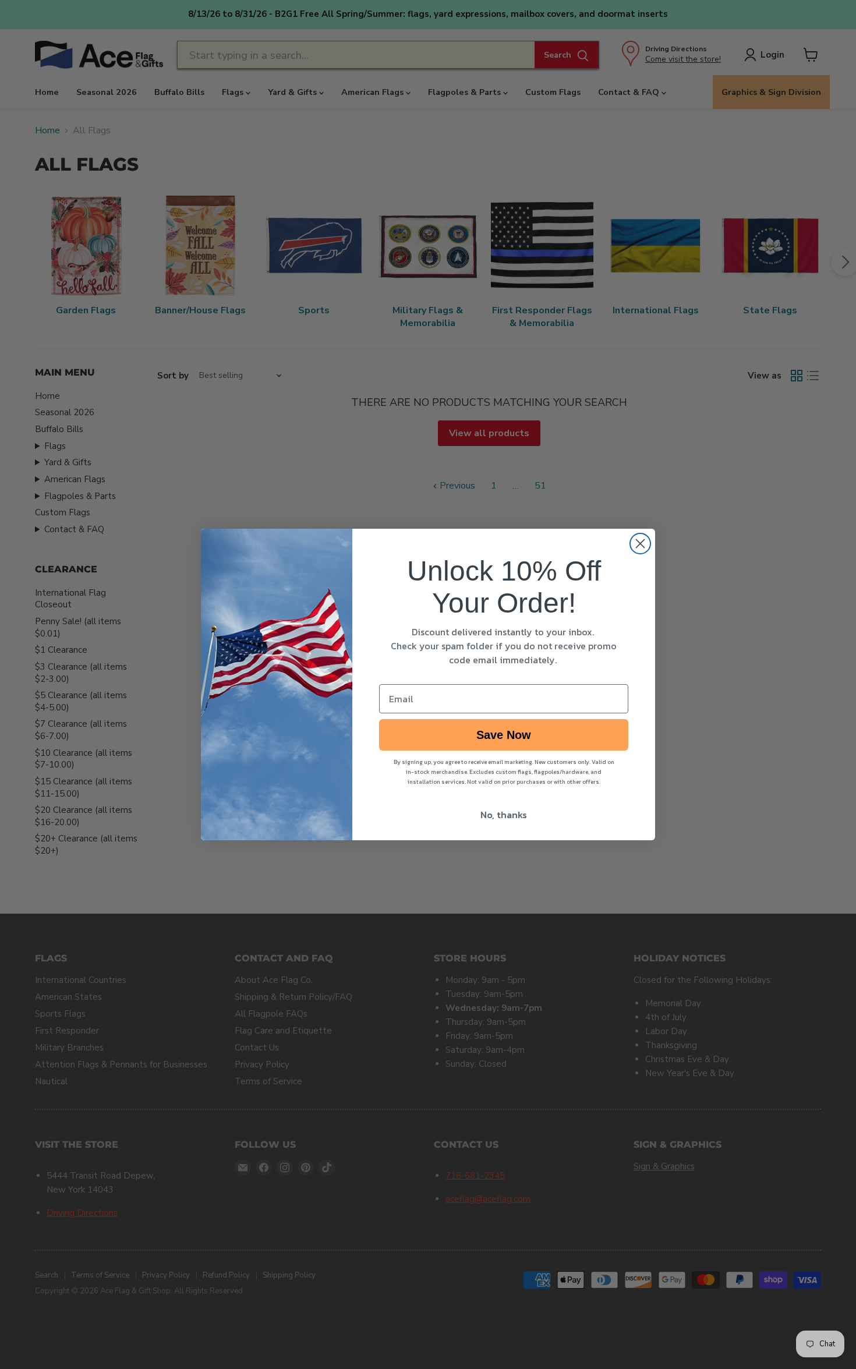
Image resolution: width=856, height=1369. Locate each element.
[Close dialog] (640, 543)
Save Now (503, 734)
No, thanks (503, 815)
